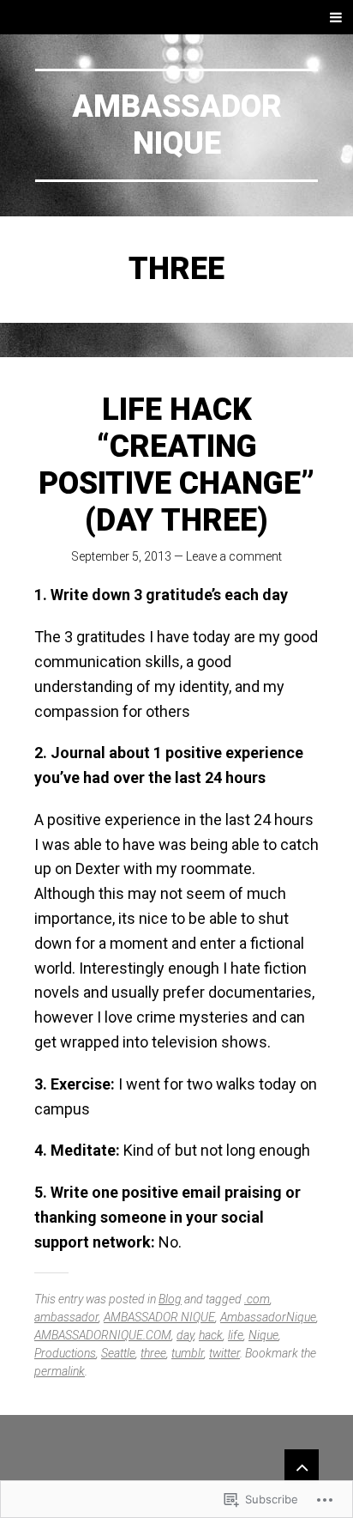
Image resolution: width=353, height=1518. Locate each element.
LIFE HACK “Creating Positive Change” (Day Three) (176, 465)
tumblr (187, 1353)
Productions (65, 1353)
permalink (59, 1371)
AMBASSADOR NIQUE (159, 1317)
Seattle (118, 1353)
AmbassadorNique (177, 124)
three (153, 1353)
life (235, 1335)
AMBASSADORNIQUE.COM (102, 1335)
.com (257, 1299)
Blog (170, 1299)
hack (211, 1335)
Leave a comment (234, 556)
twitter (224, 1353)
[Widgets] (301, 1466)
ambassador (66, 1317)
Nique (263, 1335)
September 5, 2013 (121, 556)
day (185, 1335)
